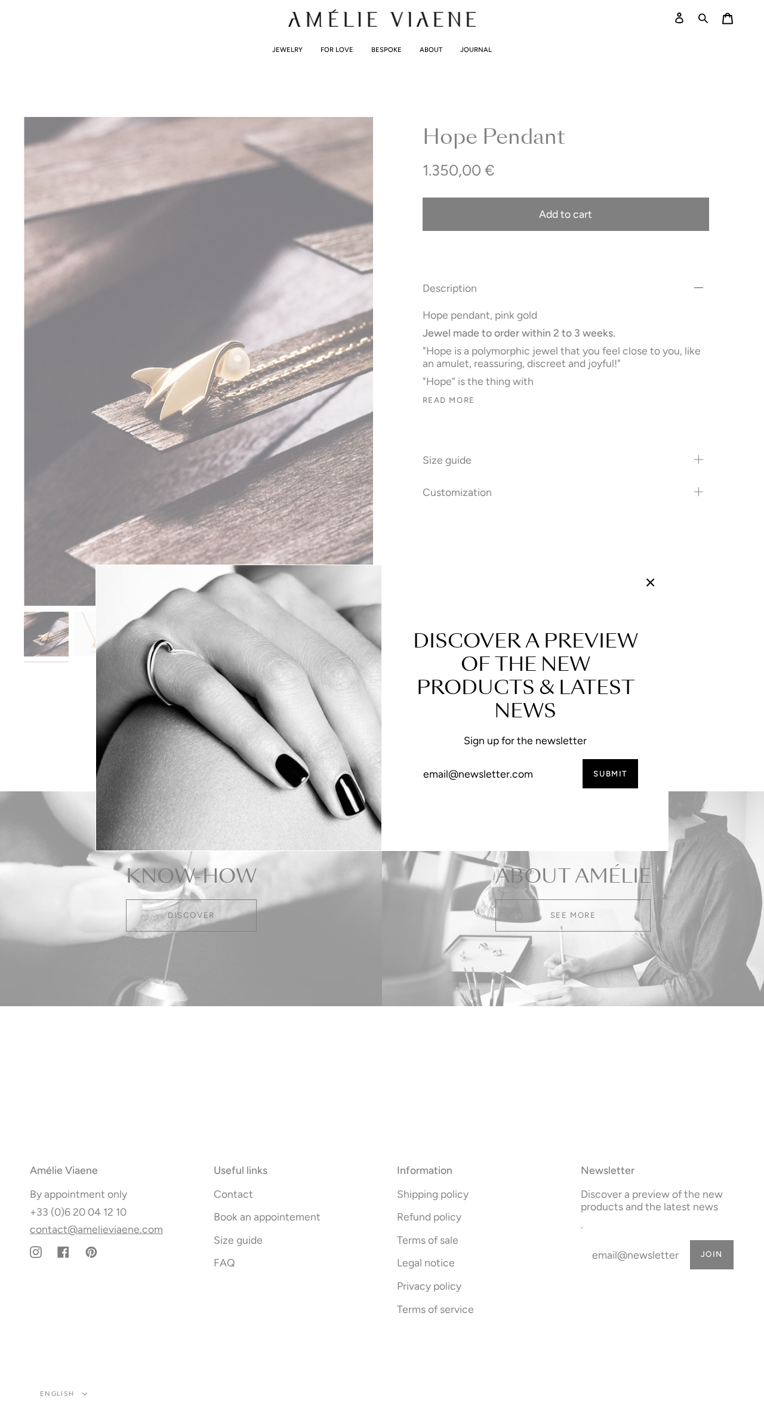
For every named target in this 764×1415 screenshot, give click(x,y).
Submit (610, 773)
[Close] (651, 582)
